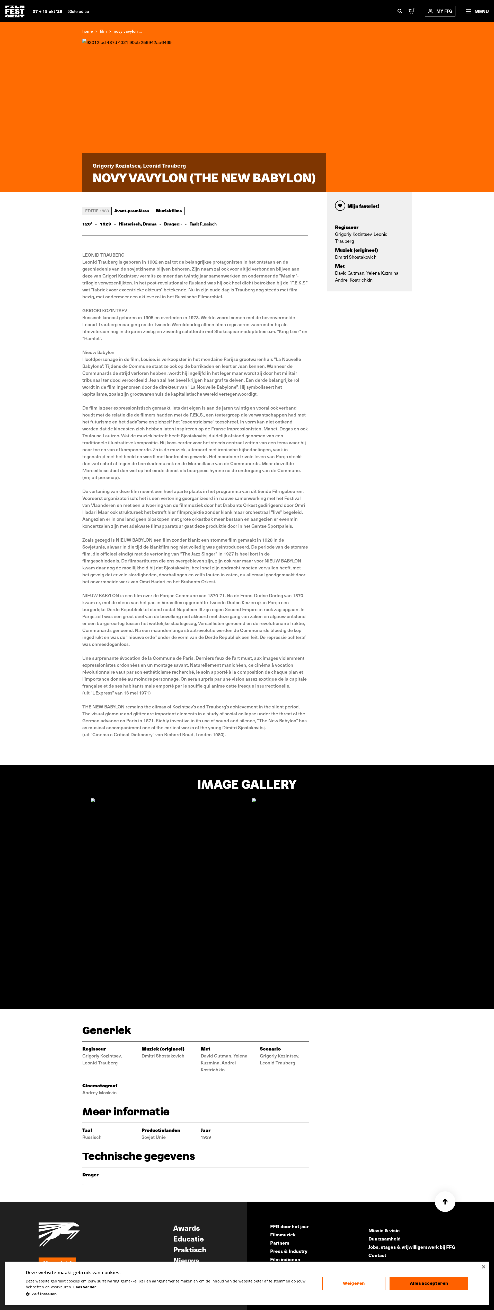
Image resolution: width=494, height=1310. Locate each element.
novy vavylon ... (128, 31)
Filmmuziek (283, 1234)
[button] (170, 1294)
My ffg (444, 11)
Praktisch (189, 1249)
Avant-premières (131, 210)
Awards (186, 1227)
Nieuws (186, 1260)
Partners (279, 1242)
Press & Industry (288, 1251)
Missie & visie (384, 1230)
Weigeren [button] (354, 1283)
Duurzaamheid (384, 1238)
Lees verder (84, 1287)
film (103, 31)
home (87, 31)
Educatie (188, 1238)
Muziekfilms (169, 210)
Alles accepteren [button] (429, 1283)
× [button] (483, 1267)
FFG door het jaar (289, 1226)
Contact (377, 1255)
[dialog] (247, 1283)
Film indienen (285, 1259)
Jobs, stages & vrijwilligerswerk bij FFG (411, 1247)
